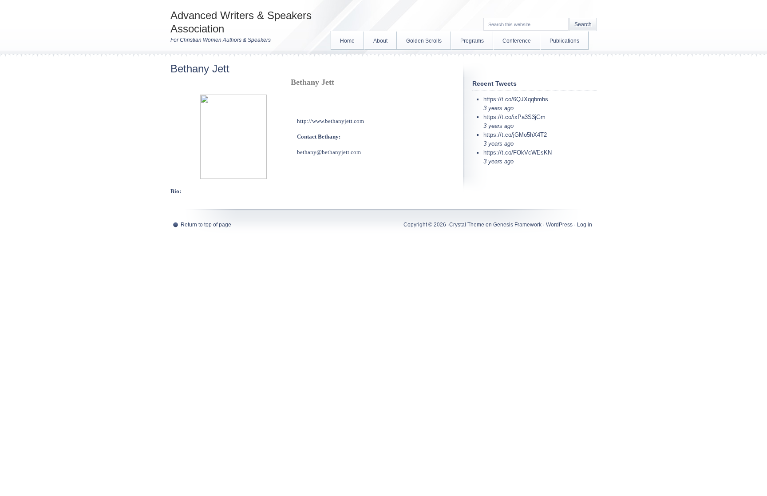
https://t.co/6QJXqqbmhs (515, 99)
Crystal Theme (466, 225)
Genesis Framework (517, 225)
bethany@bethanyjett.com (329, 152)
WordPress (559, 225)
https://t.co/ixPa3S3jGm (514, 117)
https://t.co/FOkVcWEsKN (517, 152)
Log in (584, 225)
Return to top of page (206, 225)
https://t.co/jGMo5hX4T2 (515, 134)
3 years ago (498, 108)
